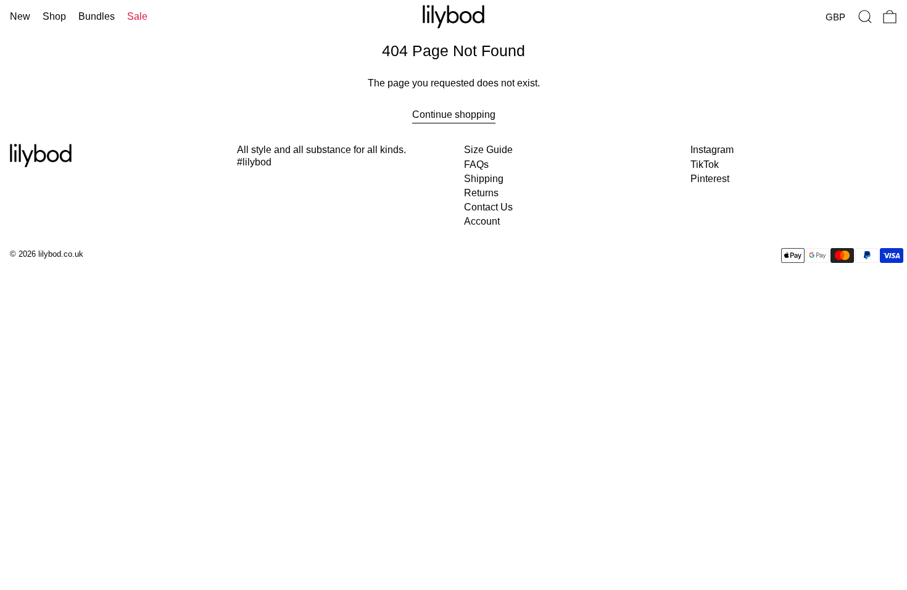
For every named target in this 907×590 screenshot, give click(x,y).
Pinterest (709, 178)
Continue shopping (453, 114)
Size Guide (488, 149)
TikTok (704, 164)
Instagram (712, 149)
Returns (481, 193)
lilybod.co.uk (60, 254)
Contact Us (488, 207)
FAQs (476, 164)
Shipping (483, 178)
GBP (835, 17)
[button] (865, 16)
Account (482, 221)
